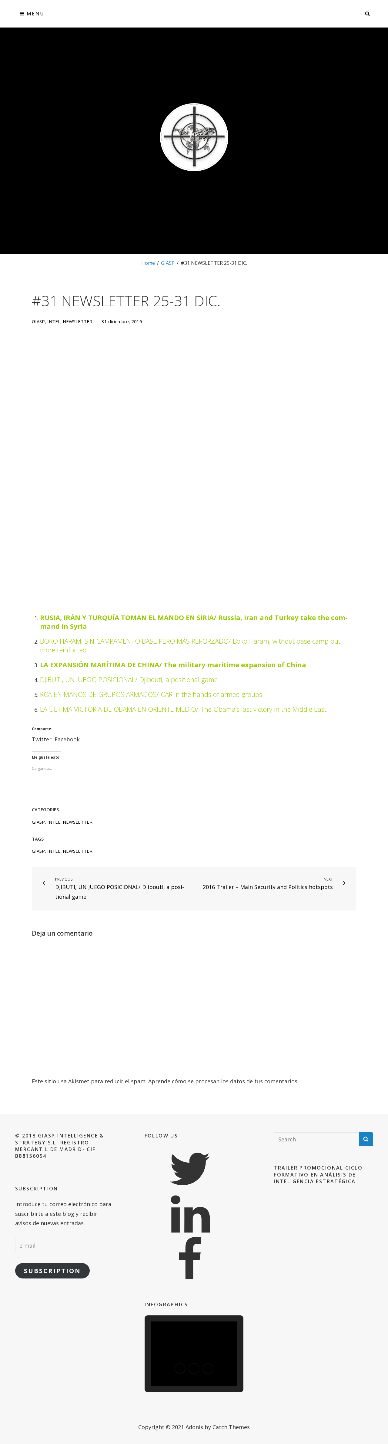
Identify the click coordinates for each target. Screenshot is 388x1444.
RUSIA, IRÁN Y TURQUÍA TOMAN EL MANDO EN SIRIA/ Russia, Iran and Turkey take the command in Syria (194, 622)
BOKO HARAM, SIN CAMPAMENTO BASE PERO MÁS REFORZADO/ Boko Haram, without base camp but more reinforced (190, 645)
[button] (180, 1368)
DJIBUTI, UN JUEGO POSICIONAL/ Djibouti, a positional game (129, 679)
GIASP (168, 263)
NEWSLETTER (77, 321)
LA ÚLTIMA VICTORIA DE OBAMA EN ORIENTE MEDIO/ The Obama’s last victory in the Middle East (183, 709)
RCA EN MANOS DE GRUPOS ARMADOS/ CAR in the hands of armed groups (151, 694)
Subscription (52, 1270)
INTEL (53, 321)
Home (148, 263)
